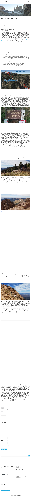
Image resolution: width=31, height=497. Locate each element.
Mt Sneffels (17, 466)
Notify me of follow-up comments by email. (8, 445)
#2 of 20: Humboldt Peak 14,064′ (24, 418)
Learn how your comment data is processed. (19, 451)
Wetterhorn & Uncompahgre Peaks (20, 469)
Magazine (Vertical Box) (6, 464)
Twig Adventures (7, 2)
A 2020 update (4, 418)
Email (2, 440)
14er (2, 415)
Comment (3, 427)
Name (2, 438)
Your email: (3, 486)
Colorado (4, 415)
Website (2, 442)
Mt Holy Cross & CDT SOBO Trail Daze (21, 476)
